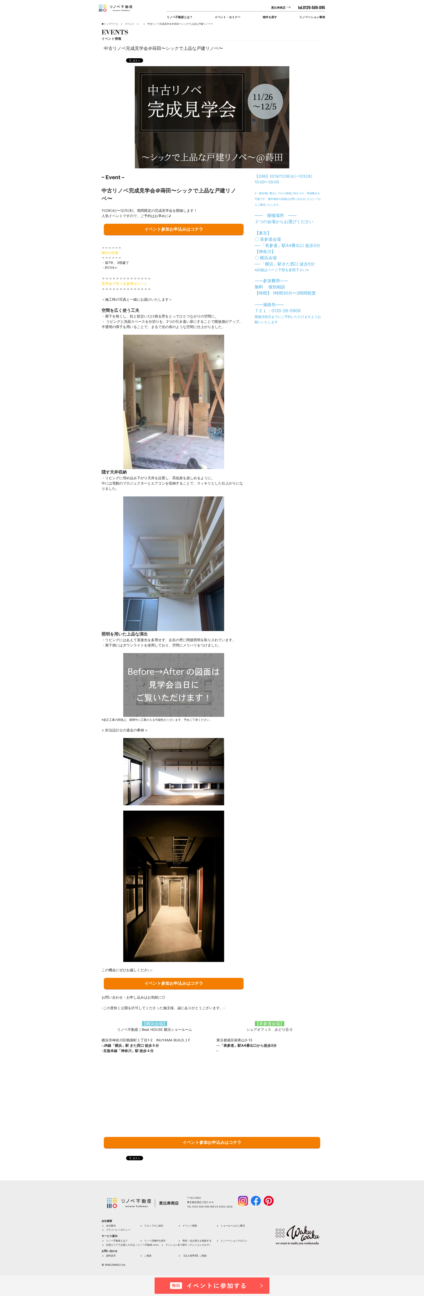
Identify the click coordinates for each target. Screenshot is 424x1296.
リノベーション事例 (312, 17)
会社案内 (111, 1225)
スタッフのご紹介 (154, 1225)
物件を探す (270, 17)
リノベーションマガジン (234, 1240)
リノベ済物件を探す (155, 1240)
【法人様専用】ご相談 (194, 1255)
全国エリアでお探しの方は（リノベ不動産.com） (133, 1244)
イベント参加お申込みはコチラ (173, 229)
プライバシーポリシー (118, 1229)
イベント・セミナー (227, 17)
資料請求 (111, 1255)
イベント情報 (189, 1225)
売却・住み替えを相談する (197, 1240)
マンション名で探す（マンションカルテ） (188, 1244)
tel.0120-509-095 (311, 7)
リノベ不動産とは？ (180, 17)
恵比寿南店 (278, 7)
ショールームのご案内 (233, 1225)
